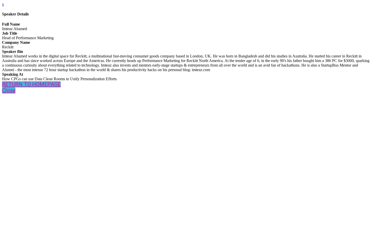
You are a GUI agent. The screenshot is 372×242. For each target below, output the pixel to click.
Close (8, 90)
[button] (31, 84)
